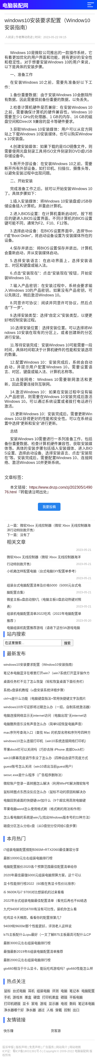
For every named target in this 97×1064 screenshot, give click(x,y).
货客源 (56, 1031)
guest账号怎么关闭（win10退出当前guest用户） (39, 766)
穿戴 (58, 1010)
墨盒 (28, 997)
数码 (72, 1004)
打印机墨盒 (50, 997)
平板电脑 (76, 997)
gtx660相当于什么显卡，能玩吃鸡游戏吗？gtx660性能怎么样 (48, 968)
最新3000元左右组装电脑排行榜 (27, 943)
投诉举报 (8, 1047)
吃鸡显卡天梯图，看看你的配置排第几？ (33, 917)
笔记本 (74, 991)
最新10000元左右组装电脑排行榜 (28, 858)
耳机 (31, 991)
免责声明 (34, 1047)
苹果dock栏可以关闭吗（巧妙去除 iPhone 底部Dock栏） (45, 749)
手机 (7, 997)
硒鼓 (64, 997)
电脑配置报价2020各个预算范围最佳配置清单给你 (40, 867)
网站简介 (61, 1047)
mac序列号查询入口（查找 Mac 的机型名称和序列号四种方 (47, 732)
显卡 (26, 1004)
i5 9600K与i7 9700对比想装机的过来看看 (34, 892)
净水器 (31, 1010)
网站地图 (75, 1047)
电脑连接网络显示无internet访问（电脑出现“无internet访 (45, 715)
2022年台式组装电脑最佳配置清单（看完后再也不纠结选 (45, 900)
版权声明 (21, 1047)
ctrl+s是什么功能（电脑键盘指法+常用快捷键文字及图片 (45, 698)
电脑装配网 (15, 5)
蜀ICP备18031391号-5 (27, 1051)
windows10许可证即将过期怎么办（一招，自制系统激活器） (48, 707)
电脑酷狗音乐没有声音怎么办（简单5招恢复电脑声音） (44, 724)
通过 (41, 1010)
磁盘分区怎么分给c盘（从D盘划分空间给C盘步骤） (41, 826)
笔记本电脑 (86, 1004)
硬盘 (36, 997)
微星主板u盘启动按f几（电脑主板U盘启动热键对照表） (44, 600)
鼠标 (7, 991)
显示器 (54, 1004)
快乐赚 (8, 1031)
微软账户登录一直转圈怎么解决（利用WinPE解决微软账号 (46, 783)
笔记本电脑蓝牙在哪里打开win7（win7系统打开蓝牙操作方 (47, 673)
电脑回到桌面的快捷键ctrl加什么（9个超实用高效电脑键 (45, 800)
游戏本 (18, 997)
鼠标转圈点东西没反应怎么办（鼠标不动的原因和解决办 (45, 792)
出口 (76, 1010)
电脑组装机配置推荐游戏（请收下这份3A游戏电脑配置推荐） (43, 628)
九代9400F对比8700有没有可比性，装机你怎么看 (40, 909)
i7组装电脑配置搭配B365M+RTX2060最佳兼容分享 (41, 850)
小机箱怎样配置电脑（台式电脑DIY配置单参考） (42, 571)
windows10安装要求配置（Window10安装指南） (39, 664)
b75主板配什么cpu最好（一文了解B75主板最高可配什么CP (47, 934)
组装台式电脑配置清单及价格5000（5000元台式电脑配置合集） (44, 586)
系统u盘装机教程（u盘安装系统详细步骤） (35, 690)
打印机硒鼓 (12, 1004)
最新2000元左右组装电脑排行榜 (27, 960)
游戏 (43, 1004)
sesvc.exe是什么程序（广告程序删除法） (34, 775)
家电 (34, 1004)
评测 (55, 991)
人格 (50, 1010)
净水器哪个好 (14, 1010)
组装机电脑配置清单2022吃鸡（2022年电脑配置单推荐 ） (44, 614)
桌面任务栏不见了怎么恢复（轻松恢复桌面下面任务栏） (45, 681)
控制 (67, 1010)
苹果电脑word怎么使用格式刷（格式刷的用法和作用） (43, 809)
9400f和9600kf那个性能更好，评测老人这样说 (38, 926)
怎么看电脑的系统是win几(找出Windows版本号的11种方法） (48, 817)
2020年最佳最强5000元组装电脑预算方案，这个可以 (42, 875)
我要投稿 (49, 507)
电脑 (64, 991)
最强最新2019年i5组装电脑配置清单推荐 (33, 951)
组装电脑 (43, 991)
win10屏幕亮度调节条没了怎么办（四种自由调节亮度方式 (46, 758)
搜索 (67, 643)
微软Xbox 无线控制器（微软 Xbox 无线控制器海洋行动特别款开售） (44, 558)
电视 (64, 1004)
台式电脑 (19, 991)
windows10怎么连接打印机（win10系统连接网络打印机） (46, 741)
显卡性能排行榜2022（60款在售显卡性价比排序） (40, 883)
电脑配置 (88, 991)
